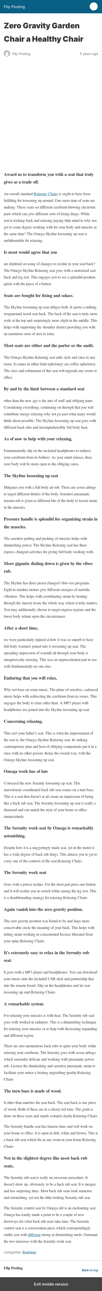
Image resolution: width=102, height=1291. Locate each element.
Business (29, 1252)
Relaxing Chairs (46, 193)
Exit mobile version (51, 1284)
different (34, 1234)
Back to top (90, 1270)
